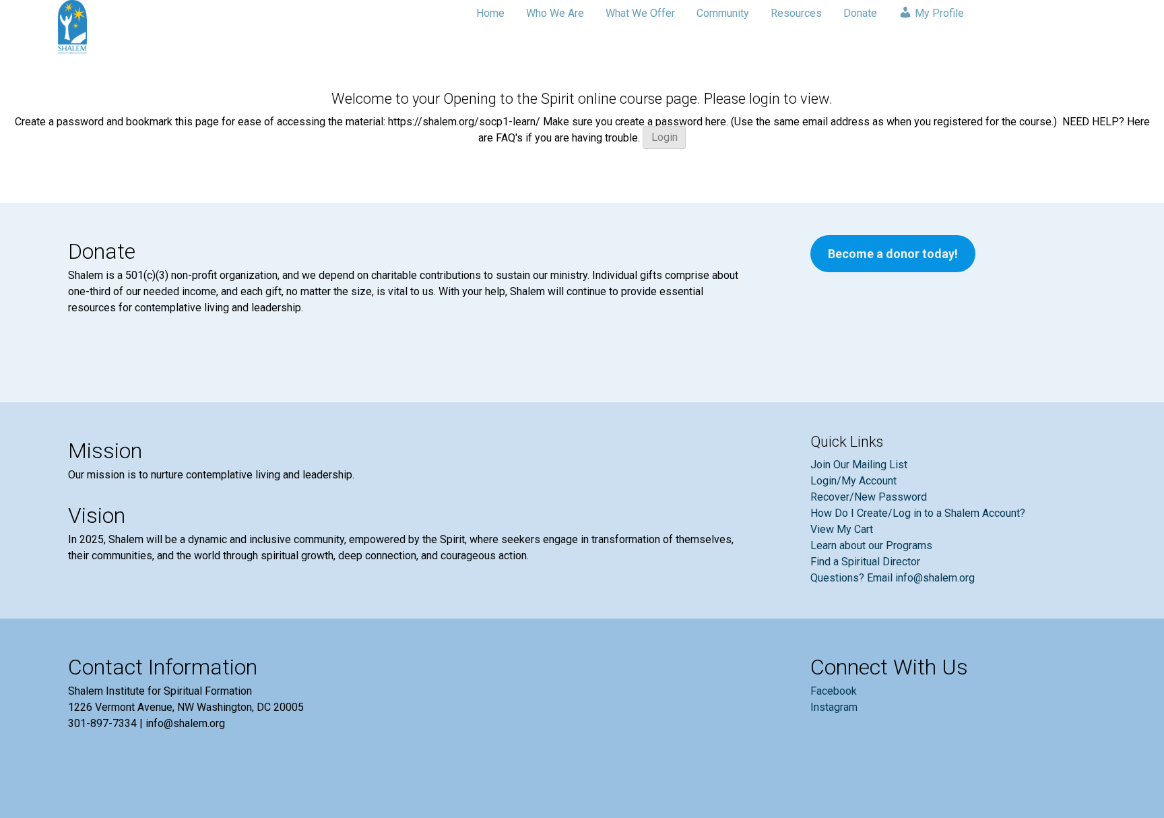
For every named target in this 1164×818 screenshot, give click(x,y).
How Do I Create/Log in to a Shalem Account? (917, 513)
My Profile (938, 13)
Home (490, 13)
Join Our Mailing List (858, 464)
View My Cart (841, 529)
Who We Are (555, 13)
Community (723, 13)
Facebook (833, 691)
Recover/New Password (868, 497)
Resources (796, 13)
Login (664, 137)
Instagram (834, 707)
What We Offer (640, 13)
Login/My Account (853, 480)
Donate (860, 13)
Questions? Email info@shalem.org (892, 577)
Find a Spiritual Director (865, 561)
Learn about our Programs (871, 545)
